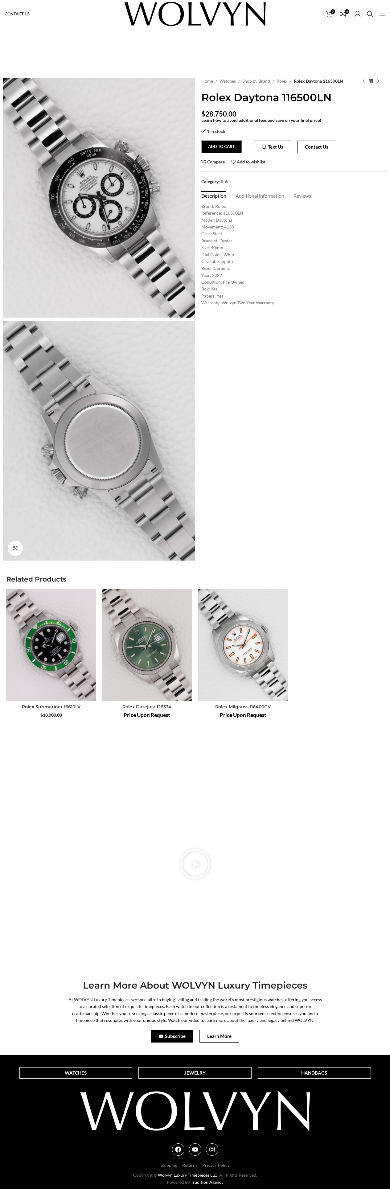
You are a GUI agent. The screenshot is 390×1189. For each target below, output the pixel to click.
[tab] (213, 195)
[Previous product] (363, 81)
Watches (228, 81)
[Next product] (378, 81)
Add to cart (221, 146)
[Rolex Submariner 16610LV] (51, 645)
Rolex (282, 81)
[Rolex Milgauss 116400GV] (243, 645)
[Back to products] (371, 81)
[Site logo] (195, 13)
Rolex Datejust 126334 (146, 707)
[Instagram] (212, 1149)
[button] (195, 865)
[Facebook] (178, 1149)
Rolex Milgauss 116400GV (243, 707)
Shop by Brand (256, 81)
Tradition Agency (207, 1182)
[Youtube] (195, 1149)
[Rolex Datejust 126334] (147, 645)
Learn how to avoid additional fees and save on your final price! (261, 120)
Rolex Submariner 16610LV (51, 707)
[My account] (357, 14)
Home (207, 81)
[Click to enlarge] (15, 548)
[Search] (370, 14)
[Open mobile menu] (382, 14)
